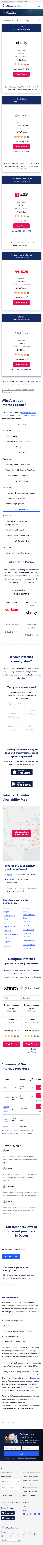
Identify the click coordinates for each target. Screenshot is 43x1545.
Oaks (25, 918)
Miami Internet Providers (30, 1488)
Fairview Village (29, 944)
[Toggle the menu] (39, 6)
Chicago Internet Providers (30, 1476)
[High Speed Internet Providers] (12, 6)
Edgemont (8, 942)
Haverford (27, 933)
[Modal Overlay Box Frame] (21, 1445)
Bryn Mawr (27, 922)
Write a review (11, 1256)
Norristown (27, 948)
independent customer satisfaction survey (17, 384)
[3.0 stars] (21, 64)
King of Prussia (10, 927)
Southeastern (28, 929)
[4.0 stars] (24, 64)
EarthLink (10, 879)
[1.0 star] (15, 64)
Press (24, 1510)
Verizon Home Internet (16, 888)
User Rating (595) (21, 221)
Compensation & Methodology (10, 1534)
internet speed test (31, 415)
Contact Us (26, 1506)
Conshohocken (29, 940)
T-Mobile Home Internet (6, 1108)
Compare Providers (6, 1473)
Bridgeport (27, 908)
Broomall (26, 937)
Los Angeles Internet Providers (31, 1473)
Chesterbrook (9, 915)
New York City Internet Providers (32, 1484)
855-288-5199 (24, 369)
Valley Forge (8, 923)
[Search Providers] (18, 1481)
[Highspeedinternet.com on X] (27, 1514)
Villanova (7, 930)
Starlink (5, 1126)
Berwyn (7, 908)
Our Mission (26, 1503)
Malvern (7, 938)
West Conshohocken (29, 913)
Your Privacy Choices (10, 1536)
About (24, 1499)
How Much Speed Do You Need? (10, 1503)
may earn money (8, 1)
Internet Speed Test (6, 1499)
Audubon (7, 945)
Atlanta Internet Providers (30, 1491)
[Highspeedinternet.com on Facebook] (24, 1514)
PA (8, 1423)
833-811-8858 (24, 151)
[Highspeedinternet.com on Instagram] (31, 1514)
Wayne (6, 912)
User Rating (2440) (21, 69)
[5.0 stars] (27, 64)
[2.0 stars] (18, 64)
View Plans (19, 74)
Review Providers (6, 1476)
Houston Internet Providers (30, 1480)
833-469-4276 (24, 231)
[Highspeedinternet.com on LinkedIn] (39, 1514)
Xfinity (9, 874)
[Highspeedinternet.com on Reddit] (35, 1514)
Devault (26, 925)
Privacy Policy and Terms (27, 1534)
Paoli (6, 919)
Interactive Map (21, 833)
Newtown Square (11, 934)
